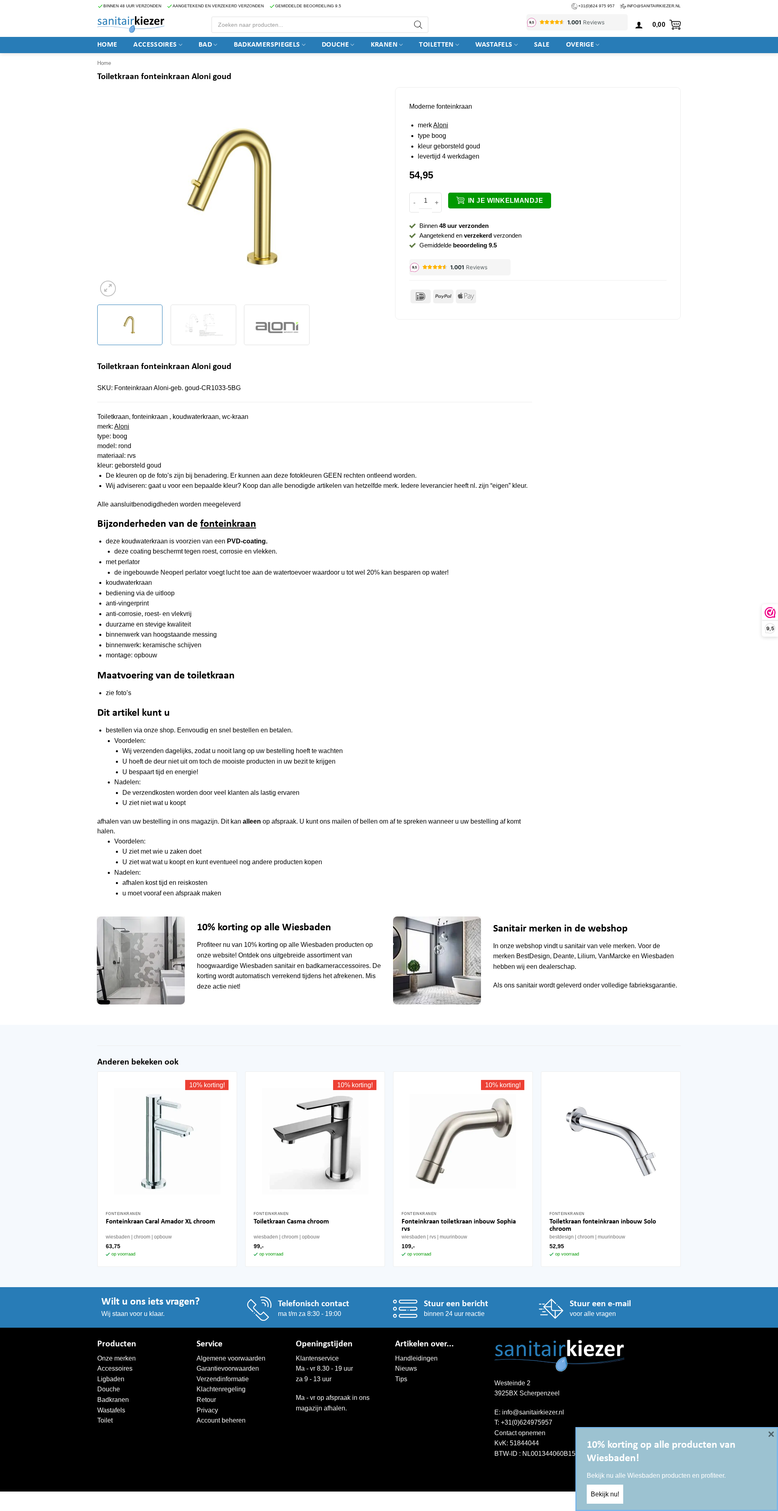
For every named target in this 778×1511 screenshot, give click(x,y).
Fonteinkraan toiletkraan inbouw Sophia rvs (459, 1225)
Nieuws (406, 1368)
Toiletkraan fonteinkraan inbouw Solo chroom (602, 1225)
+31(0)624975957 (526, 1422)
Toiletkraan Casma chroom (291, 1221)
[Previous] (113, 197)
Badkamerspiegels (267, 45)
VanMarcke (614, 956)
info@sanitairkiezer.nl (654, 6)
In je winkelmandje (505, 200)
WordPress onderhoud (221, 1500)
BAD (205, 45)
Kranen (384, 45)
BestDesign (533, 956)
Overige (580, 45)
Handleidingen (416, 1358)
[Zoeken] (418, 25)
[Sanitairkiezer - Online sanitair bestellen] (131, 24)
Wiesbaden (317, 944)
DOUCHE (335, 45)
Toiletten (436, 45)
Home (107, 45)
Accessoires (155, 45)
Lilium (586, 956)
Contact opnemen (519, 1432)
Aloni (440, 125)
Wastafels (493, 45)
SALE (541, 45)
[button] (639, 25)
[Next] (367, 197)
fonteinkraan (228, 524)
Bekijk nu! (605, 1494)
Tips (401, 1379)
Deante (563, 956)
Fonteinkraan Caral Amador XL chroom (160, 1221)
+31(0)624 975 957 (596, 6)
